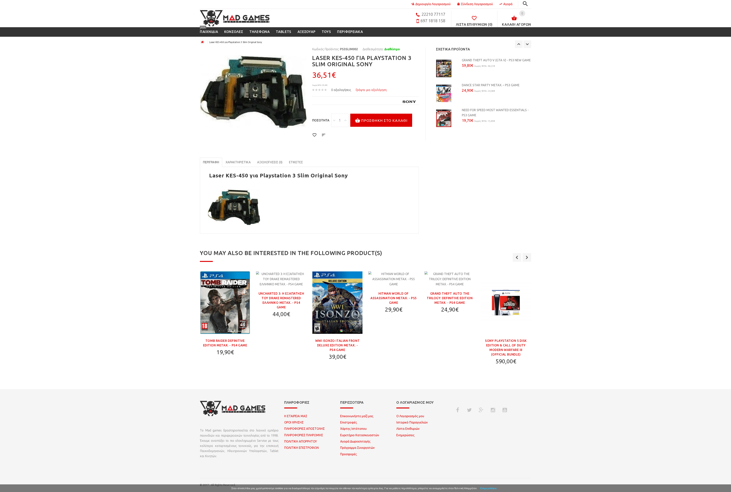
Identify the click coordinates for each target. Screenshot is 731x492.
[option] (483, 70)
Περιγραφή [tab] (211, 162)
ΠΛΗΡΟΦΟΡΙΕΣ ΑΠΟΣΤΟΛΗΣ (304, 428)
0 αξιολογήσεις (341, 90)
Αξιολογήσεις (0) (270, 162)
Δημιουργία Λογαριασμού (433, 4)
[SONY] (409, 101)
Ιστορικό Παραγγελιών (412, 422)
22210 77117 (433, 14)
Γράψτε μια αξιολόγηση (371, 90)
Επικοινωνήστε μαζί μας (356, 416)
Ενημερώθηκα (488, 488)
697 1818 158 (433, 20)
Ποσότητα (320, 120)
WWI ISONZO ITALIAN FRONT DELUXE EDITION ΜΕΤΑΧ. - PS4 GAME (337, 345)
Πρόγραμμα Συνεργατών (357, 447)
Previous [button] (519, 44)
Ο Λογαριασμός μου (410, 416)
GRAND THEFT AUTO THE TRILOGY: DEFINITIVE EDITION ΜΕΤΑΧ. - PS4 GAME (449, 298)
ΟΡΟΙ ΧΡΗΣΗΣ (294, 422)
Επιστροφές (348, 422)
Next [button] (527, 44)
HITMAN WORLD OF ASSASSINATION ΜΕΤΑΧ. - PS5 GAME (393, 298)
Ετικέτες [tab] (296, 162)
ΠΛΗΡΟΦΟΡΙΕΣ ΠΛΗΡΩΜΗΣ (303, 435)
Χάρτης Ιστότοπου (353, 428)
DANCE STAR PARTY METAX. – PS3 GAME (491, 85)
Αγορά (507, 4)
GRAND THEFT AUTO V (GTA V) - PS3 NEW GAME (496, 60)
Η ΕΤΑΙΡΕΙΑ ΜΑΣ (295, 416)
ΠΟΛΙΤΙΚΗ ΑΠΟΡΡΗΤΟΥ (300, 441)
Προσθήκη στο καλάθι (384, 120)
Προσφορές (348, 454)
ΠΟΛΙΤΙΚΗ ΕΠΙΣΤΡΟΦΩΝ (301, 447)
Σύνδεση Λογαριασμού (477, 4)
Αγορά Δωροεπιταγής (355, 441)
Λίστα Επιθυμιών (408, 428)
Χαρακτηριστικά (238, 162)
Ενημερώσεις (405, 435)
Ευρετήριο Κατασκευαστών (359, 435)
